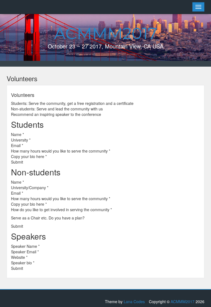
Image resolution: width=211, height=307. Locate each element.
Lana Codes (134, 301)
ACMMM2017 (105, 33)
